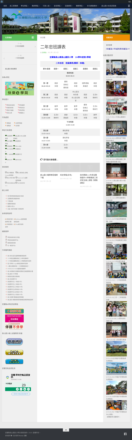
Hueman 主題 (23, 435)
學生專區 (24, 6)
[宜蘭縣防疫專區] (14, 313)
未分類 (42, 37)
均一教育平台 (11, 245)
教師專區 (35, 6)
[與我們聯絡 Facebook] (33, 37)
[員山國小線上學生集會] (14, 358)
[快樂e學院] (19, 95)
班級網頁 (68, 6)
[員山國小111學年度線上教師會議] (14, 364)
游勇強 (44, 52)
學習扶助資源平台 (13, 240)
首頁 (5, 6)
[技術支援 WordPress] (11, 435)
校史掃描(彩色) (66, 175)
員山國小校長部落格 (108, 6)
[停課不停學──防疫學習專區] (14, 329)
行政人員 (46, 6)
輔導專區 (79, 6)
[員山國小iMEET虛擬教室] (14, 345)
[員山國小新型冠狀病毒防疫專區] (14, 322)
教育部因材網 (12, 243)
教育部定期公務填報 (14, 276)
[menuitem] (2, 1)
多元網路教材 (92, 6)
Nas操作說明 (19, 224)
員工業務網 (14, 6)
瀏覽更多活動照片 (113, 417)
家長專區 (57, 6)
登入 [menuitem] (129, 1)
